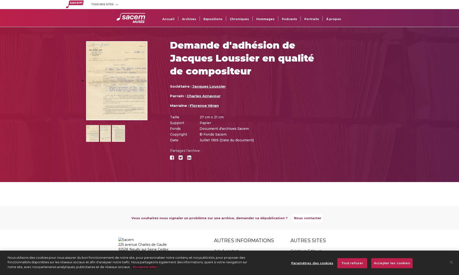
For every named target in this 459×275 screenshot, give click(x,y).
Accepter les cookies (392, 263)
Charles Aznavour (204, 96)
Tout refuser (352, 263)
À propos (333, 19)
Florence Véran (204, 105)
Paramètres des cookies (312, 263)
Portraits (311, 19)
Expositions (212, 19)
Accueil (168, 19)
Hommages (265, 19)
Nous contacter (307, 218)
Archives (189, 19)
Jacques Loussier (209, 86)
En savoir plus (144, 267)
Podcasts (289, 19)
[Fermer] (451, 262)
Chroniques (239, 19)
